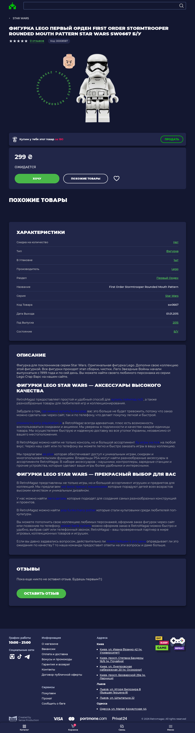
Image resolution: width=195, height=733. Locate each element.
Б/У (176, 331)
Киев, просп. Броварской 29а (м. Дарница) (122, 677)
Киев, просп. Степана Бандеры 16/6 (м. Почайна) (121, 659)
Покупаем (49, 693)
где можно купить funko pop (64, 411)
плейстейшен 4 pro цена (126, 541)
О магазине (50, 644)
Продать (172, 139)
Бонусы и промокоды (57, 659)
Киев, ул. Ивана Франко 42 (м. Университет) (121, 651)
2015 (175, 322)
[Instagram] (13, 657)
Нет (175, 242)
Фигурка (172, 251)
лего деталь (57, 498)
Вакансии (48, 649)
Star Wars (171, 296)
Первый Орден (167, 278)
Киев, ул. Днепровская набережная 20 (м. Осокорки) (121, 668)
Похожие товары (85, 178)
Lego (175, 269)
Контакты (48, 669)
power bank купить (76, 526)
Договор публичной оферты (62, 674)
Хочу (37, 178)
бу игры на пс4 (148, 442)
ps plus (48, 454)
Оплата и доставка (55, 654)
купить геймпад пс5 (127, 399)
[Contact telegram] (28, 657)
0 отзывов (37, 41)
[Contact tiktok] (20, 657)
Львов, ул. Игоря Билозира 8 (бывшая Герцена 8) (120, 691)
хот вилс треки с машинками (84, 486)
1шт (176, 260)
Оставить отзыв (41, 593)
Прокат (47, 698)
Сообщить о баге (54, 703)
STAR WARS (21, 18)
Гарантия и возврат (56, 664)
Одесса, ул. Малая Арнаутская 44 (123, 709)
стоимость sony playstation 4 (39, 423)
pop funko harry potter (78, 510)
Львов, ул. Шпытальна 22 (117, 698)
